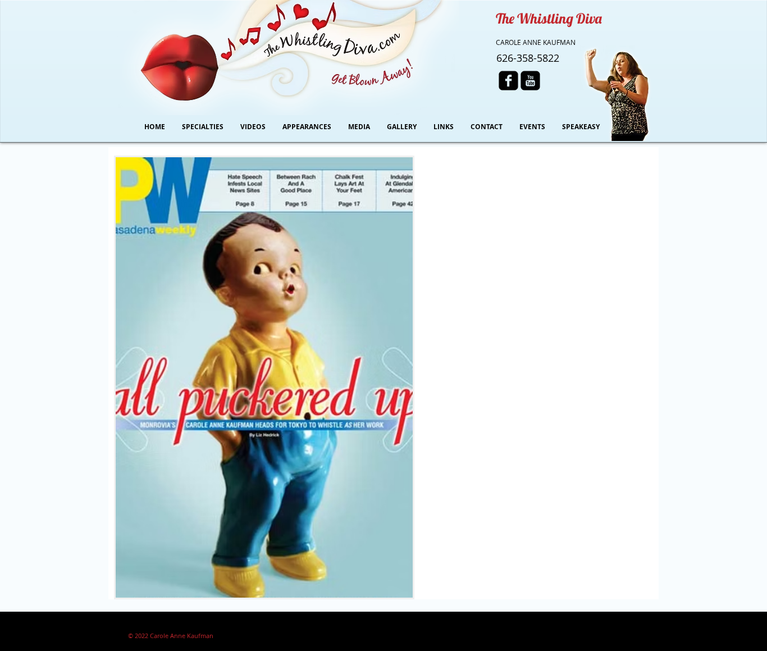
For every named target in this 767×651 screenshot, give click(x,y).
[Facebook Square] (508, 80)
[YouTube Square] (530, 80)
